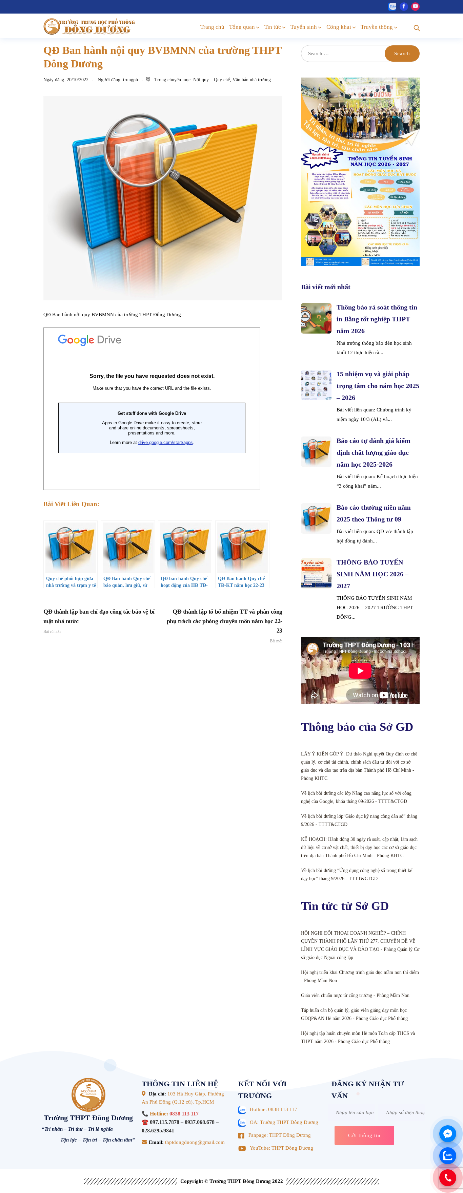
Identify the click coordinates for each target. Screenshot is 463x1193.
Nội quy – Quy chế (211, 79)
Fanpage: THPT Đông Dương (279, 1135)
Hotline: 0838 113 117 (273, 1109)
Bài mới (224, 625)
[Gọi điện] (447, 1177)
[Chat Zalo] (447, 1155)
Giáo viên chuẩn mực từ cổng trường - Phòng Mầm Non (355, 995)
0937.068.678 (200, 1122)
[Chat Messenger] (447, 1133)
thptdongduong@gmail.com (194, 1142)
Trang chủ (212, 27)
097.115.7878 (164, 1122)
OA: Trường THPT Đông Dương (284, 1122)
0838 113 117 (184, 1113)
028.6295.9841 (158, 1130)
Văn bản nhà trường (252, 79)
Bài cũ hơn (99, 621)
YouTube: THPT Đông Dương (281, 1148)
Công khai (338, 27)
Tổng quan (242, 27)
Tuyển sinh (303, 27)
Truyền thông (377, 27)
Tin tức (272, 27)
